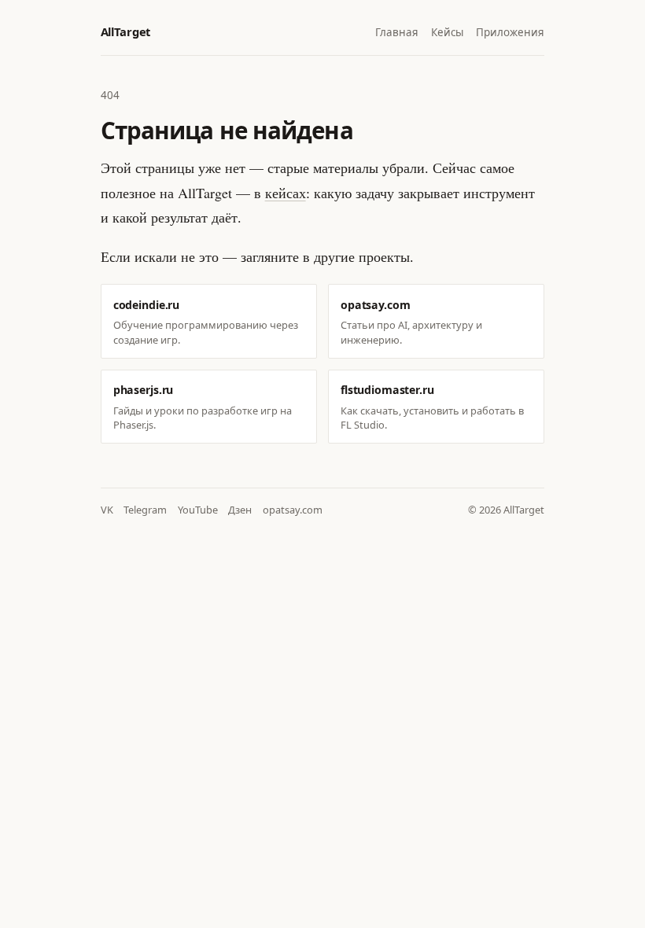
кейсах (285, 192)
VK (107, 510)
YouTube (198, 510)
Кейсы (447, 32)
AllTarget (125, 31)
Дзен (240, 510)
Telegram (145, 510)
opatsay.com (292, 510)
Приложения (510, 32)
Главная (396, 32)
